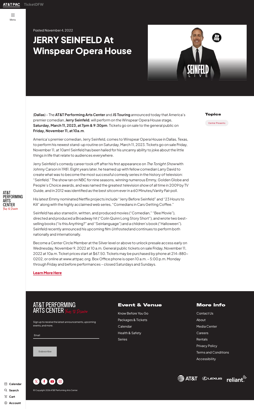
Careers (202, 333)
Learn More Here (47, 272)
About (201, 320)
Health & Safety (129, 333)
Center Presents (216, 123)
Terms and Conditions (212, 352)
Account (15, 403)
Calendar (15, 384)
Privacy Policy (206, 346)
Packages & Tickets (132, 320)
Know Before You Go (133, 313)
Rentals (202, 339)
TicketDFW (34, 4)
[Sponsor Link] (187, 378)
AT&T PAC (11, 4)
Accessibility (206, 359)
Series (122, 339)
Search (14, 390)
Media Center (206, 326)
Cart (12, 396)
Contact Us (204, 313)
